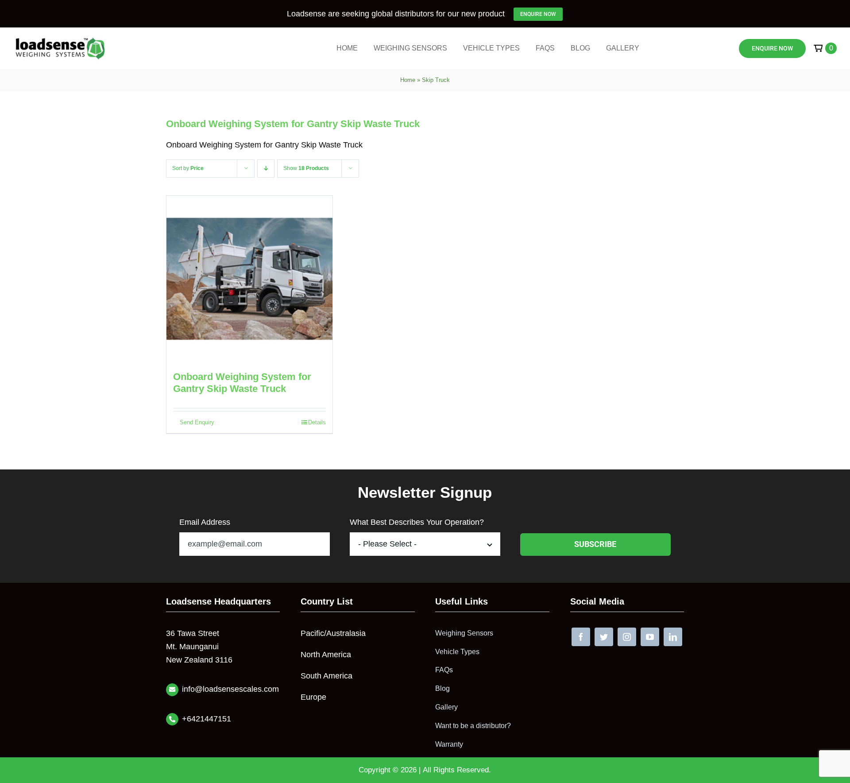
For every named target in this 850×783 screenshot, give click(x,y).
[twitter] (604, 637)
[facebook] (581, 637)
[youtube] (650, 637)
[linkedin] (673, 637)
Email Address (204, 522)
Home (407, 80)
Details (317, 422)
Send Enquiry (197, 422)
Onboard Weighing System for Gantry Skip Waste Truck (293, 123)
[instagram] (627, 637)
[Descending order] (265, 168)
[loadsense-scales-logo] (60, 39)
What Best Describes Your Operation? (417, 522)
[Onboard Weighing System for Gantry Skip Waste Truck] (249, 279)
